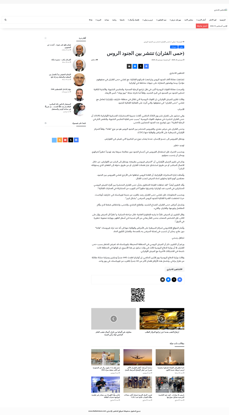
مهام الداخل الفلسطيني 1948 (61, 89)
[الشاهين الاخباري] (220, 10)
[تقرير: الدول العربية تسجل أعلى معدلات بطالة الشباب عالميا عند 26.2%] (137, 385)
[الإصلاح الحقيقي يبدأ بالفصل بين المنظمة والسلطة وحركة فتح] (79, 79)
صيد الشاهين (162, 20)
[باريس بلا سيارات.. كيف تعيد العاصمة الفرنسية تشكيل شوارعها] (170, 385)
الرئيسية (222, 20)
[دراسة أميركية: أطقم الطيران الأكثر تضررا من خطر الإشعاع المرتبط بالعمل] (137, 357)
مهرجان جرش (176, 20)
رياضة (114, 20)
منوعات (174, 47)
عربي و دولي (148, 20)
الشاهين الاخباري (174, 269)
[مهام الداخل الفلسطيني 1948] (79, 94)
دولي (173, 42)
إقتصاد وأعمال (134, 20)
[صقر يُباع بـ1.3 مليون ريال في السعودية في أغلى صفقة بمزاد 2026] (105, 357)
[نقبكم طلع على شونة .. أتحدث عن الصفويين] (79, 50)
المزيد (99, 20)
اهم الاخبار (212, 20)
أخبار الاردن (202, 20)
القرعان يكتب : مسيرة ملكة (61, 60)
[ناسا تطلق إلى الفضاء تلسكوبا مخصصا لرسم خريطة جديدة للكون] (170, 357)
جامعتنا (122, 20)
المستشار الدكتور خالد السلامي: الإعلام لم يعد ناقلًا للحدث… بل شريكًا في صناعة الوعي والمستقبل (58, 106)
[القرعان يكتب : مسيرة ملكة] (79, 65)
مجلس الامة (189, 20)
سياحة (107, 20)
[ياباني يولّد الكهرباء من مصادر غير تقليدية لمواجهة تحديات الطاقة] (105, 385)
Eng (90, 20)
